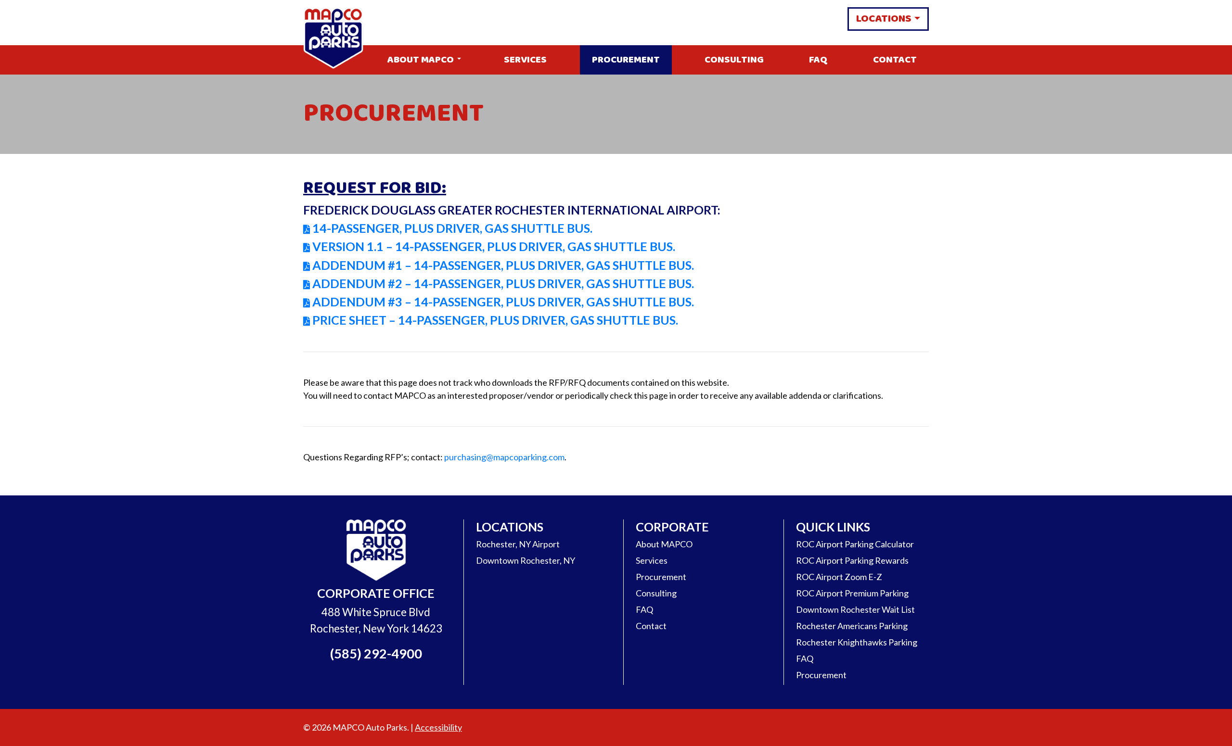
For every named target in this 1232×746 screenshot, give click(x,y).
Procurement (626, 60)
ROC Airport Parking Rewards (852, 560)
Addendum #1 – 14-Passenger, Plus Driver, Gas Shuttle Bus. (503, 265)
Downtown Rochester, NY (525, 560)
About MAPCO (420, 60)
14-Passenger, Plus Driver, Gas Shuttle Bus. (452, 228)
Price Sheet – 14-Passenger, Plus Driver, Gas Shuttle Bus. (495, 320)
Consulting (734, 60)
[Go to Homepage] (376, 551)
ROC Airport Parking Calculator (855, 544)
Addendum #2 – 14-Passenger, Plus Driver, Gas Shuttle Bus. (503, 283)
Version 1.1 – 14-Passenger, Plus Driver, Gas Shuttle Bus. (493, 246)
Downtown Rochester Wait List (855, 609)
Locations (883, 18)
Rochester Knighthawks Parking (856, 642)
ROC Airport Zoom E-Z (839, 576)
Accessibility (438, 727)
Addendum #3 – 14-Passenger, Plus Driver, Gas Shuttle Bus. (503, 301)
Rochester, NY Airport (518, 544)
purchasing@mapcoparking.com (504, 457)
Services (525, 60)
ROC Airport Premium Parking (852, 593)
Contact (895, 60)
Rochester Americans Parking (852, 625)
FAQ (818, 60)
